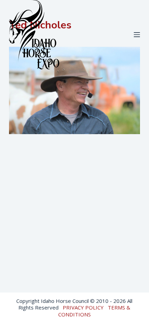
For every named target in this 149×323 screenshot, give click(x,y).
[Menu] (137, 35)
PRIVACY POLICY (83, 307)
